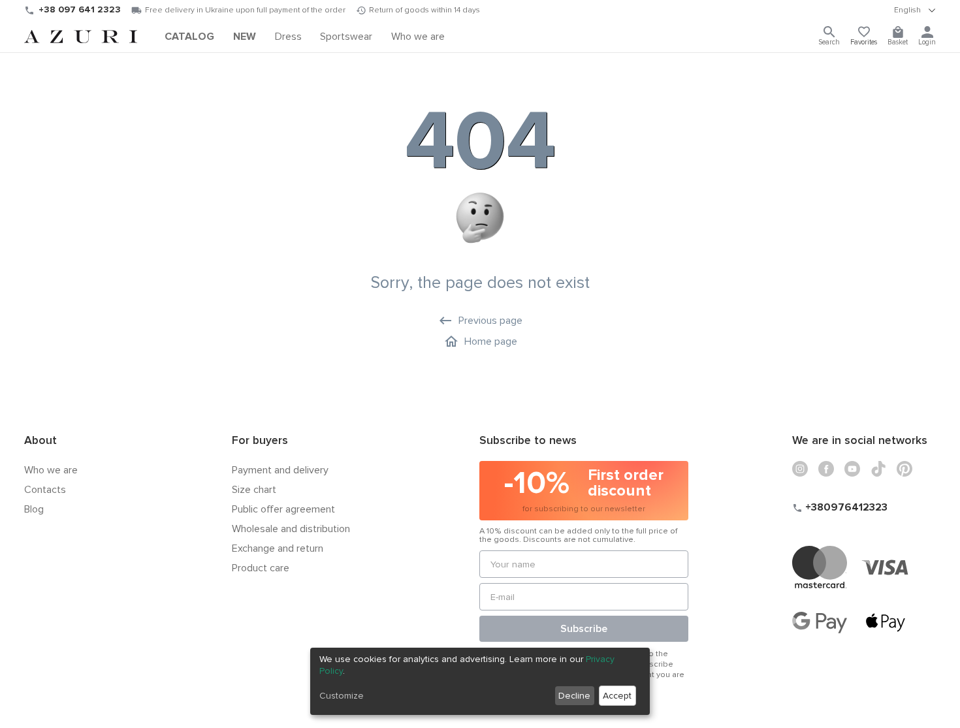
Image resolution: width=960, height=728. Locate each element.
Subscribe (583, 628)
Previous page (490, 320)
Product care (260, 568)
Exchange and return (277, 548)
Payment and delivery (280, 470)
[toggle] (915, 10)
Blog (34, 509)
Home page (490, 341)
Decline (574, 695)
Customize (341, 695)
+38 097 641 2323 (80, 9)
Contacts (45, 489)
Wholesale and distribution (291, 528)
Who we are (51, 470)
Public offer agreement (283, 509)
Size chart (254, 489)
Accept (617, 695)
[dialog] (480, 681)
